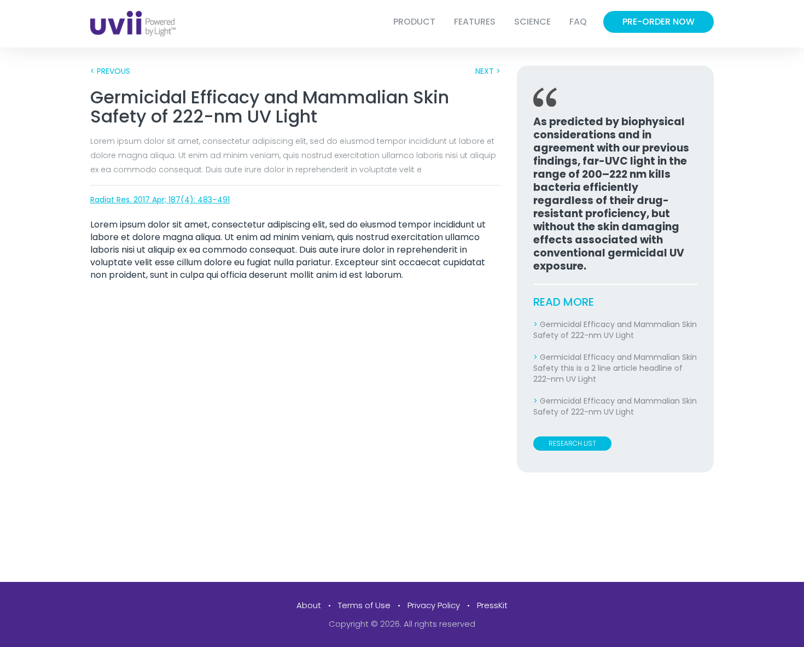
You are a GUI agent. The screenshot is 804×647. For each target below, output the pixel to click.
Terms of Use (364, 605)
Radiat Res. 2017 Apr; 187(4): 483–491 (160, 199)
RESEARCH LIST (572, 443)
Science (532, 21)
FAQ (578, 21)
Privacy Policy (433, 605)
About (308, 605)
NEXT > (487, 71)
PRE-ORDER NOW (658, 21)
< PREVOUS (110, 71)
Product (414, 21)
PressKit (492, 605)
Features (475, 21)
